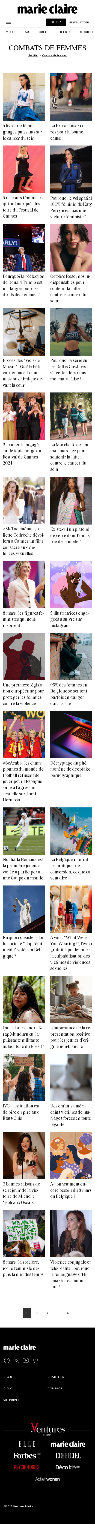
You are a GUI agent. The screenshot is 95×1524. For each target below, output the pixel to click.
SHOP (56, 21)
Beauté (27, 32)
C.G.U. (8, 1377)
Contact (55, 1388)
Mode (10, 32)
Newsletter (79, 22)
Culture (46, 32)
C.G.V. (7, 1388)
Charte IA (56, 1377)
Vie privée (11, 1400)
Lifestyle (66, 32)
